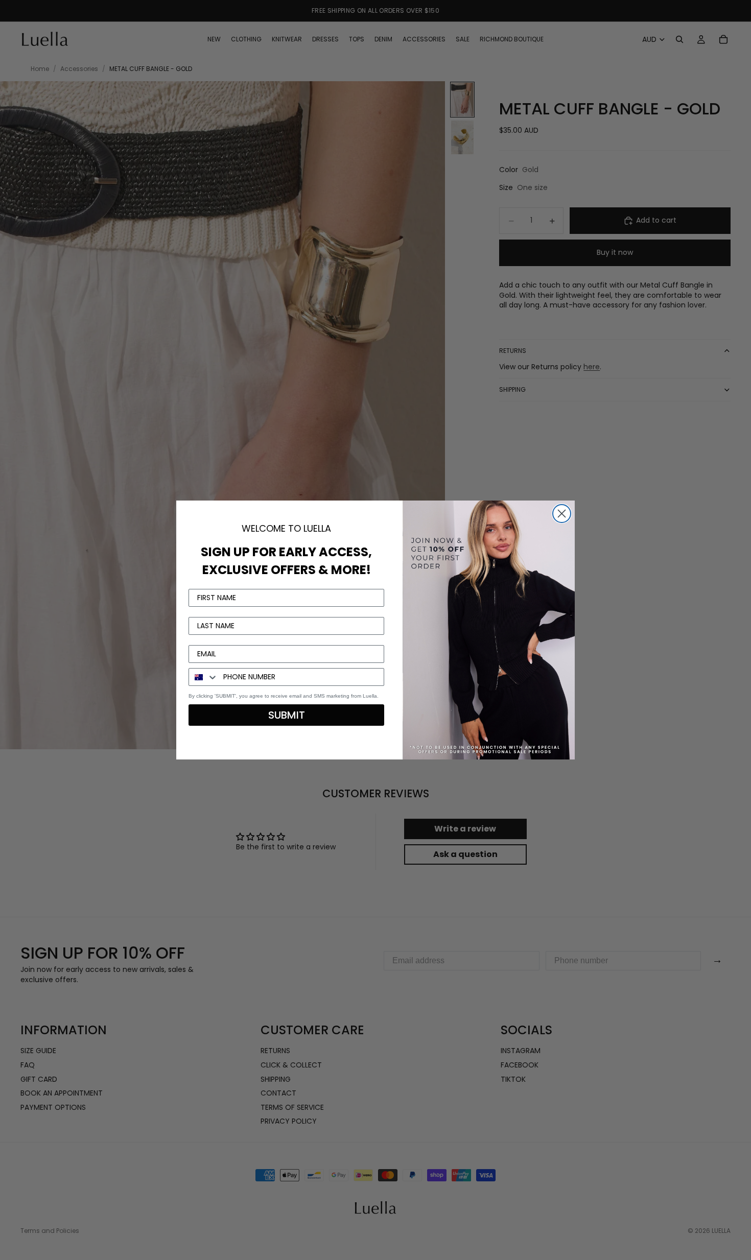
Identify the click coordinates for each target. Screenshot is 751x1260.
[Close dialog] (562, 513)
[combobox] (203, 677)
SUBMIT (286, 715)
